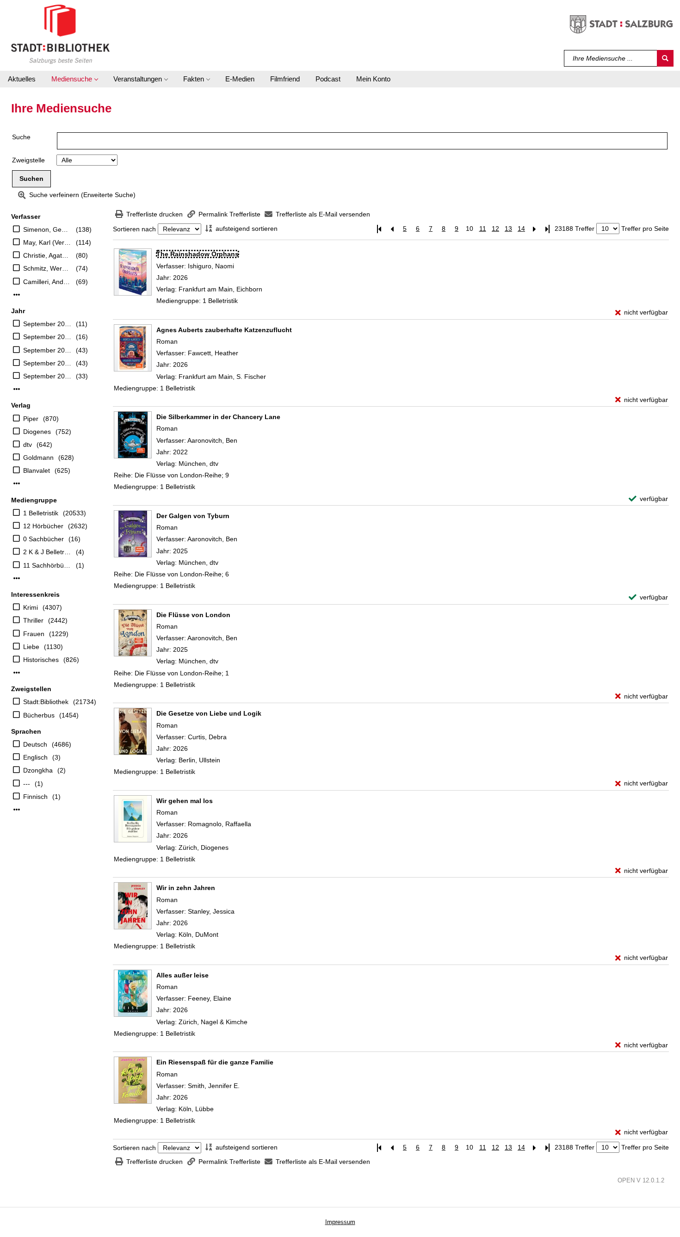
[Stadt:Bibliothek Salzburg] (60, 33)
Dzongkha (38, 770)
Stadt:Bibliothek (45, 701)
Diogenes (37, 431)
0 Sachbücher (43, 539)
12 (495, 228)
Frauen (33, 633)
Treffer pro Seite (645, 228)
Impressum (340, 1221)
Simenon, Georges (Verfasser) (47, 229)
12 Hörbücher (43, 526)
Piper (30, 418)
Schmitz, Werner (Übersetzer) (47, 268)
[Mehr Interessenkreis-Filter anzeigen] (16, 672)
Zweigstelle (28, 160)
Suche (21, 137)
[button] (74, 79)
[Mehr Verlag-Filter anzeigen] (16, 483)
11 (482, 228)
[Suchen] (665, 58)
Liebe (31, 646)
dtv (27, 444)
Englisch (35, 757)
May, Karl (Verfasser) (47, 242)
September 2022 (47, 363)
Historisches (41, 659)
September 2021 (47, 376)
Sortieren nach (134, 229)
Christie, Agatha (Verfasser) (47, 255)
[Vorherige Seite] (391, 229)
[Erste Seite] (378, 229)
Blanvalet (36, 470)
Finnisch (35, 796)
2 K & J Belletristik (47, 552)
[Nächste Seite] (534, 229)
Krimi (30, 607)
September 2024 (47, 336)
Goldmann (38, 457)
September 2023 (47, 350)
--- (26, 783)
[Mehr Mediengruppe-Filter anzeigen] (16, 578)
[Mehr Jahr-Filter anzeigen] (16, 389)
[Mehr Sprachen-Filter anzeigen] (16, 809)
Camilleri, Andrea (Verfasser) (47, 281)
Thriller (33, 620)
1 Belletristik (40, 513)
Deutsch (35, 744)
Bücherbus (39, 715)
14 (521, 228)
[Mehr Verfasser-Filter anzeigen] (16, 294)
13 (508, 228)
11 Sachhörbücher (47, 565)
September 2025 (47, 324)
